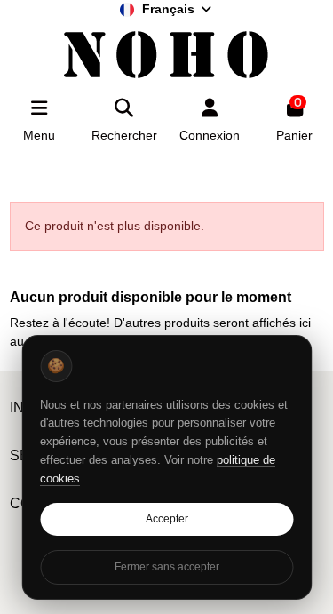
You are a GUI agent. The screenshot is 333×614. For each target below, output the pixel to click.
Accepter (167, 519)
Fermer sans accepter (167, 567)
